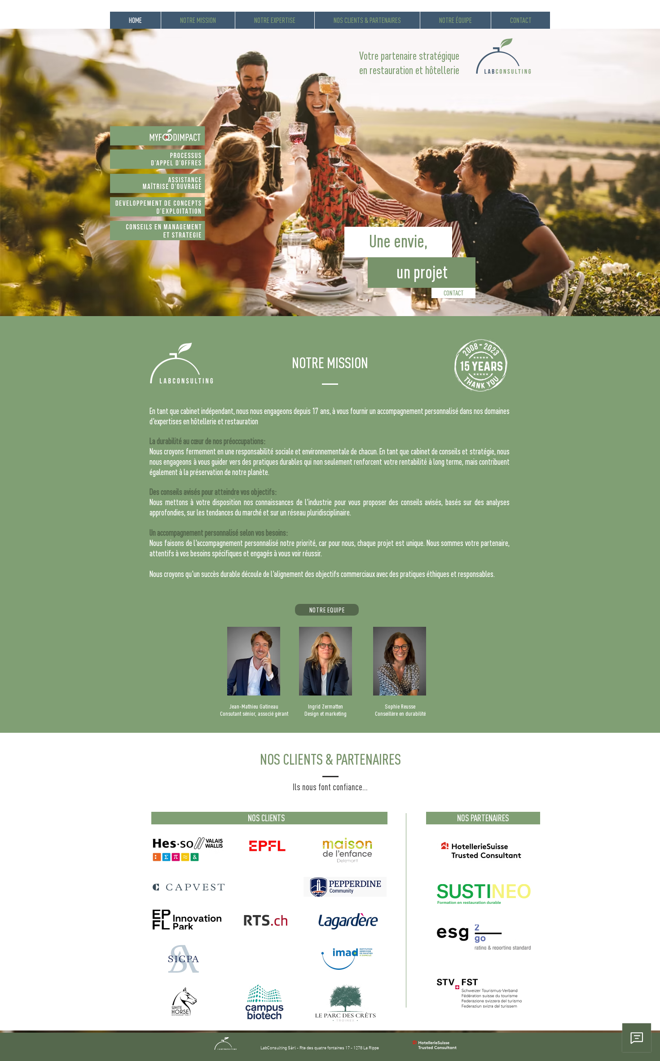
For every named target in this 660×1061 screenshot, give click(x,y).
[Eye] (220, 135)
